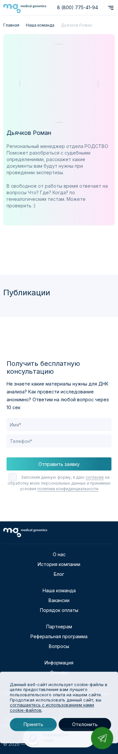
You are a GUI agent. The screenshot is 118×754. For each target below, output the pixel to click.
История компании (59, 564)
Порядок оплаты (59, 610)
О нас (59, 554)
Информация (59, 662)
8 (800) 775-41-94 (77, 7)
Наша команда (59, 590)
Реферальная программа (59, 636)
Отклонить (85, 725)
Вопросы (59, 646)
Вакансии (59, 600)
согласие (95, 477)
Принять (33, 725)
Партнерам (59, 626)
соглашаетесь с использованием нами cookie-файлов (52, 707)
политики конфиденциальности (67, 488)
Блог (59, 574)
